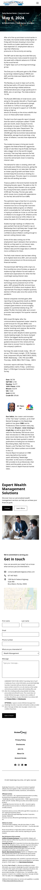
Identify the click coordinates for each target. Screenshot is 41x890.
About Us (20, 753)
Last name (25, 621)
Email (4, 630)
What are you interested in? (12, 649)
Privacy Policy (20, 740)
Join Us (20, 749)
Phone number (7, 640)
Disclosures (20, 744)
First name (6, 621)
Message (5, 659)
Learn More (20, 508)
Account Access (20, 758)
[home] (13, 3)
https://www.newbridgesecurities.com (13, 881)
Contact (7, 508)
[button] (37, 3)
